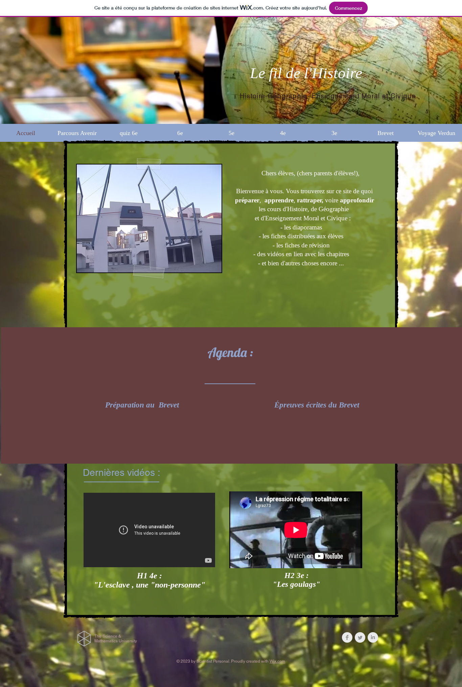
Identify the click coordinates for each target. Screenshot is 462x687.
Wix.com (277, 661)
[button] (180, 133)
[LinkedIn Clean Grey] (373, 637)
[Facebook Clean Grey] (347, 637)
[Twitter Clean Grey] (360, 637)
